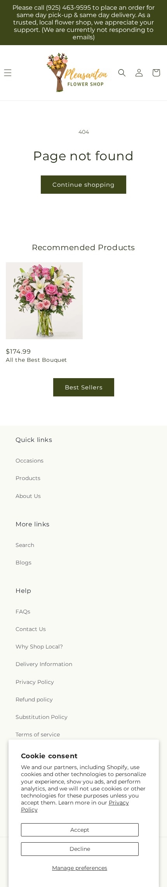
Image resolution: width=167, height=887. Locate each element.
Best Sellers (84, 387)
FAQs (23, 611)
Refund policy (34, 699)
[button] (121, 72)
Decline (80, 848)
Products (28, 478)
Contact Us (31, 629)
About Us (28, 496)
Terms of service (38, 734)
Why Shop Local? (39, 646)
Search (25, 545)
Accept (79, 829)
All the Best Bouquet (36, 359)
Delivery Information (44, 664)
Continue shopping (83, 184)
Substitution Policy (42, 716)
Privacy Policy (35, 681)
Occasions (29, 460)
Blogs (23, 562)
